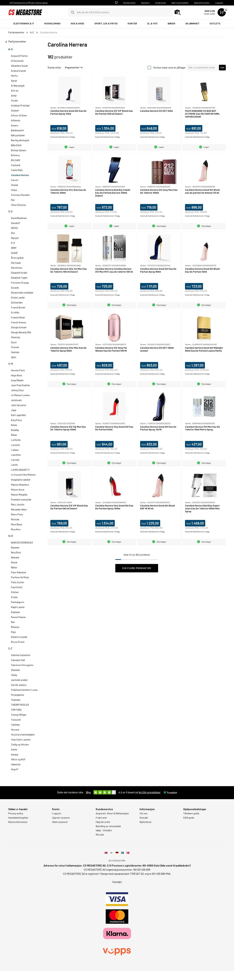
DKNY (13, 247)
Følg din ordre (103, 822)
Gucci (14, 342)
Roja (13, 631)
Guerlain (15, 352)
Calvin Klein (17, 170)
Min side (100, 834)
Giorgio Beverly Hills (21, 332)
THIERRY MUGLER (20, 704)
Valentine (15, 764)
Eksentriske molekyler (22, 292)
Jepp (13, 410)
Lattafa (15, 459)
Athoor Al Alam (19, 115)
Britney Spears (18, 150)
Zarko (14, 749)
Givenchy (15, 337)
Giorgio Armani (18, 327)
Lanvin (14, 464)
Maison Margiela (19, 494)
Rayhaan (15, 612)
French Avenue (18, 322)
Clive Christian (18, 204)
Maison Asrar (17, 489)
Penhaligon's (17, 602)
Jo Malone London (20, 395)
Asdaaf (15, 110)
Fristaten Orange (20, 282)
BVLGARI (15, 160)
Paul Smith (16, 587)
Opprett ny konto (202, 3)
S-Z (10, 648)
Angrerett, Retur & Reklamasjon (112, 813)
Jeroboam (16, 400)
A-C (10, 49)
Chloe (14, 189)
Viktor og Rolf (18, 759)
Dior (13, 232)
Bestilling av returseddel (108, 826)
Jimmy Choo (17, 390)
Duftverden (16, 302)
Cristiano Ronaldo (20, 194)
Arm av (14, 90)
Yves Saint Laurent (21, 739)
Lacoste (15, 444)
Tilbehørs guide (191, 813)
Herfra (14, 75)
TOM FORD (16, 709)
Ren (13, 199)
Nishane (15, 557)
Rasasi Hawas (18, 617)
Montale (15, 519)
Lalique (15, 449)
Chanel (14, 184)
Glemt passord (59, 822)
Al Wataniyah (17, 85)
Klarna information (17, 822)
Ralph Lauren (17, 607)
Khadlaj (15, 429)
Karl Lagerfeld (18, 415)
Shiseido (15, 669)
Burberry (15, 155)
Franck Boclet (18, 307)
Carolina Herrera (20, 175)
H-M (10, 363)
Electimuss (16, 267)
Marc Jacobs (17, 504)
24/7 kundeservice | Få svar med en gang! (29, 3)
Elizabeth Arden (19, 272)
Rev (13, 621)
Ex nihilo (15, 312)
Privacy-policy (15, 813)
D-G (10, 211)
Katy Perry (16, 420)
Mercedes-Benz (19, 509)
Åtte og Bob (17, 257)
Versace (15, 729)
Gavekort (145, 3)
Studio (14, 100)
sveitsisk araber (19, 679)
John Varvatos (18, 405)
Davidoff (15, 223)
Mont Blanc (16, 524)
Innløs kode (160, 3)
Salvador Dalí (18, 660)
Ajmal (14, 80)
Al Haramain (17, 60)
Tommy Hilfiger (18, 714)
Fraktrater (101, 817)
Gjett (13, 357)
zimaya (14, 754)
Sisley (14, 674)
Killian (14, 434)
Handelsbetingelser (18, 817)
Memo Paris (17, 514)
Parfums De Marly (20, 577)
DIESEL (15, 227)
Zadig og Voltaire (20, 744)
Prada (14, 597)
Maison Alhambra (20, 484)
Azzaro (14, 125)
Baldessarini (17, 130)
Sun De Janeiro (18, 684)
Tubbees (15, 724)
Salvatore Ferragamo (22, 664)
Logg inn (219, 3)
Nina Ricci (16, 552)
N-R (10, 535)
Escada (15, 287)
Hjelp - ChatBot (104, 830)
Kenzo (14, 424)
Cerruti (14, 180)
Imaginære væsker (20, 479)
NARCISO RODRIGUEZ (22, 542)
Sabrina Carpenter (20, 655)
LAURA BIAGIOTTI (20, 469)
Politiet (15, 592)
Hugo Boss (16, 375)
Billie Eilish (16, 145)
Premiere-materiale (21, 499)
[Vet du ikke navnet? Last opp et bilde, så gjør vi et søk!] (177, 12)
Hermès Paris (18, 370)
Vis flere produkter (136, 568)
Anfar (14, 95)
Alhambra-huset (19, 65)
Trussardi (16, 719)
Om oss (143, 813)
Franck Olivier (18, 317)
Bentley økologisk (20, 140)
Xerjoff (14, 769)
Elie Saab (16, 262)
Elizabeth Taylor (19, 277)
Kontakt (144, 817)
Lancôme (16, 454)
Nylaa (14, 567)
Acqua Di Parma (19, 55)
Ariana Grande (18, 70)
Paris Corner (17, 582)
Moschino (16, 529)
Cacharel (15, 165)
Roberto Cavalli (19, 636)
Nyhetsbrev (145, 822)
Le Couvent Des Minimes (23, 474)
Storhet (15, 347)
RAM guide (188, 817)
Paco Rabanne (18, 572)
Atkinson (15, 120)
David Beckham (19, 218)
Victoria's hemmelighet (23, 734)
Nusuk (14, 562)
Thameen (15, 699)
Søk (222, 67)
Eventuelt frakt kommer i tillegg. (62, 137)
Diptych (15, 237)
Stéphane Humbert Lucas (24, 689)
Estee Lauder (18, 297)
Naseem (15, 547)
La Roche (16, 439)
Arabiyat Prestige (20, 105)
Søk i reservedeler (180, 3)
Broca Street (17, 641)
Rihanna (15, 626)
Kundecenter (129, 3)
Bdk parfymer (18, 135)
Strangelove (17, 694)
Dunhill (14, 252)
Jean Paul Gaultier (20, 385)
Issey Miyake (17, 380)
